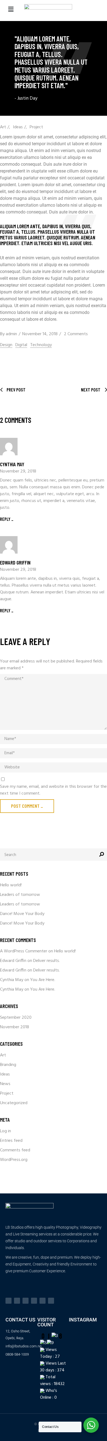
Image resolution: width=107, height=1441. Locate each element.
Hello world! (11, 885)
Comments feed (15, 1150)
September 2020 (16, 1017)
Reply (5, 519)
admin (11, 334)
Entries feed (11, 1140)
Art (3, 127)
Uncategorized (13, 1103)
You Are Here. (42, 980)
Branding (8, 1064)
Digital (21, 345)
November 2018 (14, 1027)
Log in (5, 1131)
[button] (10, 9)
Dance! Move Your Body (22, 913)
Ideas (18, 127)
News (5, 1084)
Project (36, 127)
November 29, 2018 (18, 471)
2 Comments (76, 334)
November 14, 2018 (40, 334)
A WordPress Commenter (23, 951)
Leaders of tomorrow (20, 894)
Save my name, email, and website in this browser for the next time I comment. (53, 790)
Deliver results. (46, 960)
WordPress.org (13, 1159)
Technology (41, 345)
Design (6, 345)
